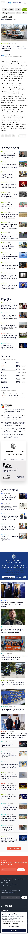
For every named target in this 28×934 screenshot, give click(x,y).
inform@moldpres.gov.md (10, 885)
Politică (18, 9)
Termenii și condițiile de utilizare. (10, 923)
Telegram (13, 135)
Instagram (6, 135)
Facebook (2, 135)
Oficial (11, 9)
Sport (18, 13)
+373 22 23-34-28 (7, 880)
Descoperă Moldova (8, 13)
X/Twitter (9, 135)
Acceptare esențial (14, 926)
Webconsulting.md (10, 892)
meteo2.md (13, 390)
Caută (24, 897)
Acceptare (14, 930)
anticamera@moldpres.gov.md (11, 884)
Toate (4, 9)
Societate (6, 16)
